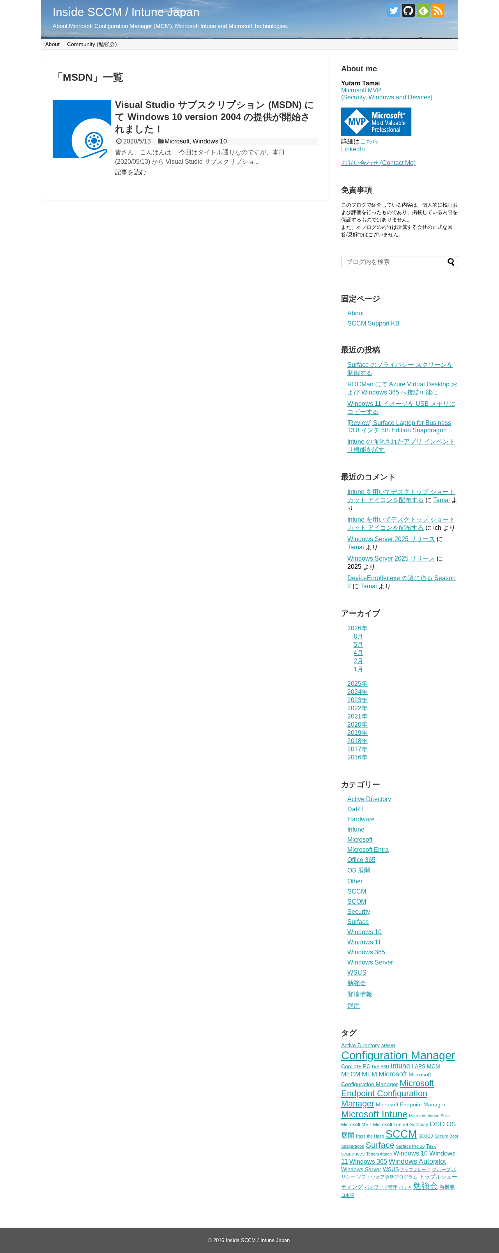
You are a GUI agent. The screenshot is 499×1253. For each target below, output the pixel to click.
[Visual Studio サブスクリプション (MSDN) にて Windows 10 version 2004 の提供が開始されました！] (82, 129)
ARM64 (388, 1045)
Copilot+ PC (355, 1066)
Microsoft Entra (368, 849)
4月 (358, 653)
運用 (353, 1005)
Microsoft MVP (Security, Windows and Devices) (386, 94)
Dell (375, 1066)
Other (355, 881)
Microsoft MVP (356, 1124)
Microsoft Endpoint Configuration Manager (387, 1093)
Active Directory (369, 799)
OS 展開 (358, 870)
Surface (358, 922)
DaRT (355, 809)
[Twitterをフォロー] (393, 10)
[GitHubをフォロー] (408, 10)
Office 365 (361, 860)
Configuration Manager (398, 1055)
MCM (433, 1066)
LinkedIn (353, 149)
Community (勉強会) (92, 44)
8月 (358, 636)
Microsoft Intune (374, 1114)
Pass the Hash (370, 1136)
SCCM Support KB (373, 323)
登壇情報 (359, 994)
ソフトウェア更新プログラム (387, 1177)
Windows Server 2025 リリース (391, 539)
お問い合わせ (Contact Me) (378, 162)
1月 (358, 669)
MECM (350, 1074)
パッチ (405, 1187)
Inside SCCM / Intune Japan (126, 11)
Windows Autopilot (417, 1161)
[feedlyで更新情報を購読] (423, 10)
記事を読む (130, 172)
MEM (369, 1074)
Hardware (361, 819)
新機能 (447, 1187)
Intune (356, 829)
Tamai (441, 500)
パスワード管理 (381, 1187)
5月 (358, 644)
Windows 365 (366, 952)
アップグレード (415, 1169)
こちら (369, 141)
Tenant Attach (379, 1154)
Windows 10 (210, 141)
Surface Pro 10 (410, 1146)
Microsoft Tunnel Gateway (400, 1124)
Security (358, 911)
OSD (437, 1124)
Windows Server (370, 962)
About (52, 44)
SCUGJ (425, 1136)
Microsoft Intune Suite (429, 1115)
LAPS (418, 1066)
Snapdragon (352, 1146)
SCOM (356, 901)
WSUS (356, 972)
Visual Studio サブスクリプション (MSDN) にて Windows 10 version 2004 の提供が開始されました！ (214, 116)
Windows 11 (364, 942)
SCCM (356, 891)
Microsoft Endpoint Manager (411, 1105)
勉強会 (356, 983)
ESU (384, 1066)
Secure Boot (446, 1136)
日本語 (347, 1195)
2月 (358, 661)
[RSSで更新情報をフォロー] (438, 10)
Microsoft (177, 141)
